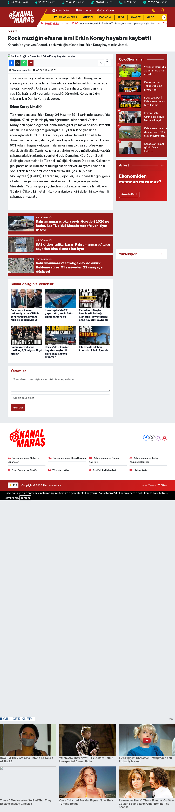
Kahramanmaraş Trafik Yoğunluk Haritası (144, 460)
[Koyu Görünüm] (153, 10)
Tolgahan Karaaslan (21, 70)
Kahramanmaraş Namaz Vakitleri (104, 460)
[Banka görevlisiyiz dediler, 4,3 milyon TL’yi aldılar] (26, 335)
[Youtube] (164, 438)
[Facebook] (146, 438)
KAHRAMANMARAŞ (65, 17)
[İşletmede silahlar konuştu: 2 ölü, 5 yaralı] (94, 335)
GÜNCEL (88, 17)
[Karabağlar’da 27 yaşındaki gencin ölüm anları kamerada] (60, 298)
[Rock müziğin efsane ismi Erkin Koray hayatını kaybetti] (60, 56)
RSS (14, 485)
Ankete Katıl (129, 194)
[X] (152, 438)
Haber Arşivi (140, 470)
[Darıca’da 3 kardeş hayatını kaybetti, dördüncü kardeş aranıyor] (60, 335)
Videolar (85, 10)
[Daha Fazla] (30, 63)
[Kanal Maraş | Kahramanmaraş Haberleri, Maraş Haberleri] (21, 16)
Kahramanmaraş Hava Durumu (69, 458)
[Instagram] (158, 438)
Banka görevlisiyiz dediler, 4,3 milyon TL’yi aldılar (26, 350)
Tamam (25, 497)
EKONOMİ (105, 17)
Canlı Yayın (107, 10)
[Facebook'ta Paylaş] (11, 63)
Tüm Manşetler (60, 470)
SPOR (121, 17)
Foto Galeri (63, 10)
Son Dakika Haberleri (104, 470)
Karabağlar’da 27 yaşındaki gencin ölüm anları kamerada (59, 313)
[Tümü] (162, 165)
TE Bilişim (162, 485)
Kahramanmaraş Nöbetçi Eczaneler (23, 460)
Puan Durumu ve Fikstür (24, 470)
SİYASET (135, 17)
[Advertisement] (141, 225)
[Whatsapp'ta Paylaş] (24, 63)
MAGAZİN (153, 17)
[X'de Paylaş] (18, 63)
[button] (164, 17)
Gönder (18, 407)
